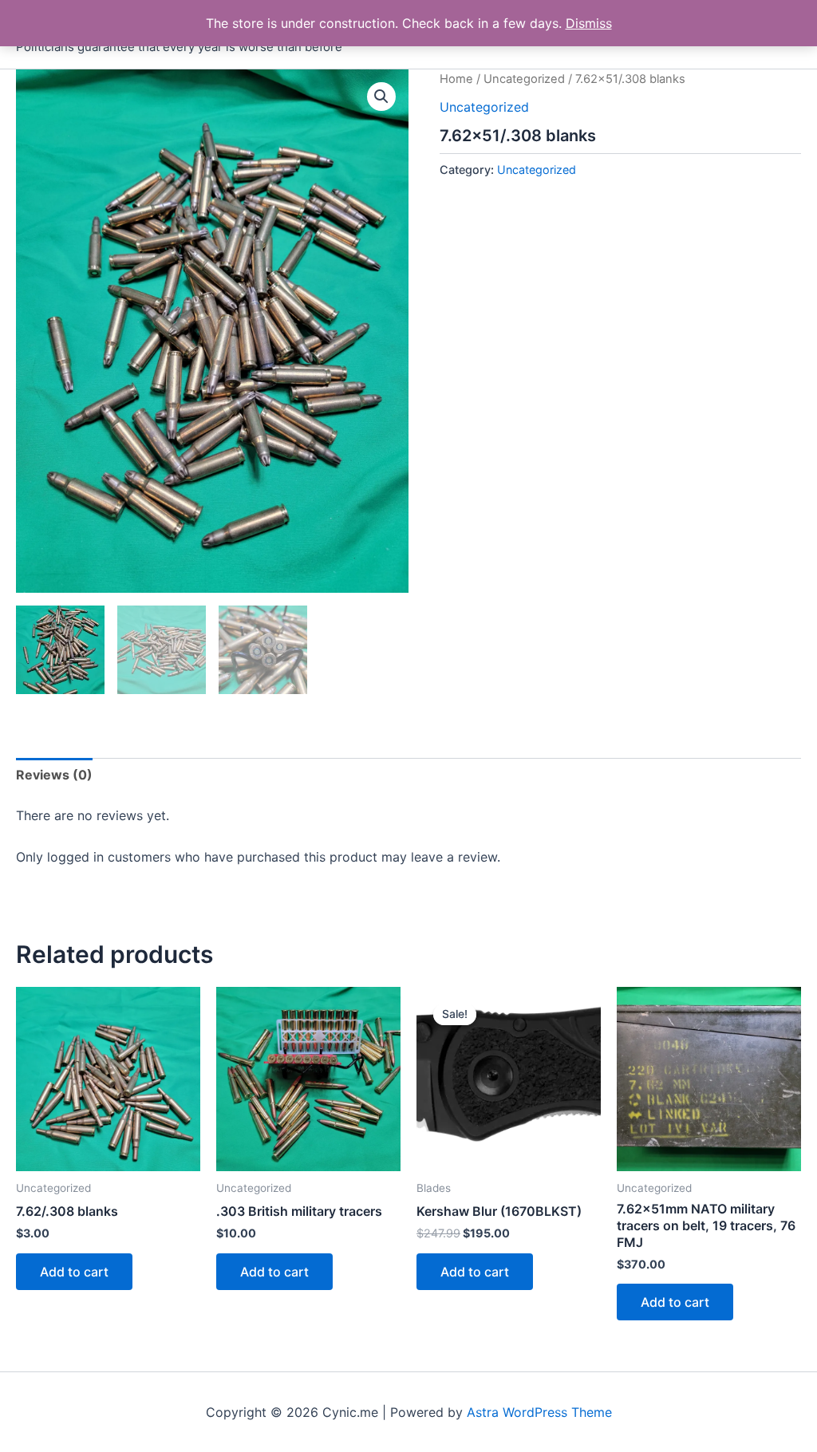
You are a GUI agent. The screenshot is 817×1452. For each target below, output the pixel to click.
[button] (381, 96)
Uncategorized (524, 79)
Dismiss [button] (589, 23)
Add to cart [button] (74, 1272)
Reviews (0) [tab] (54, 775)
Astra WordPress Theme (539, 1412)
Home (456, 79)
